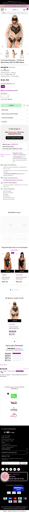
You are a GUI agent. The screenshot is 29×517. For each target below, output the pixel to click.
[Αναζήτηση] (6, 10)
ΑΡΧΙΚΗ (3, 13)
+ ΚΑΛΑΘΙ (11, 105)
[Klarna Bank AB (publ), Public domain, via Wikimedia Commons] (6, 155)
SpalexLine (19, 275)
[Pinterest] (10, 469)
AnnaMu (4, 275)
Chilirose (13, 72)
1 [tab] (10, 289)
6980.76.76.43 (7, 445)
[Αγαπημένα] (24, 105)
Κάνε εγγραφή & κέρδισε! (14, 137)
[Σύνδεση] (24, 10)
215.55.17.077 (7, 444)
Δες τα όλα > (14, 250)
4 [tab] (16, 289)
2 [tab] (12, 289)
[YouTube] (14, 469)
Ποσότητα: (4, 93)
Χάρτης (3, 442)
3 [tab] (14, 289)
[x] (3, 434)
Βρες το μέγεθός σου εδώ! (10, 90)
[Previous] (24, 46)
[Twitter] (18, 469)
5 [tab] (18, 289)
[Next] (27, 46)
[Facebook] (2, 469)
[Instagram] (6, 469)
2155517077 (18, 1)
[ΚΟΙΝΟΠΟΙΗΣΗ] (27, 105)
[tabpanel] (7, 269)
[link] (7, 239)
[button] (4, 67)
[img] (3, 369)
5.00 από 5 (18, 348)
